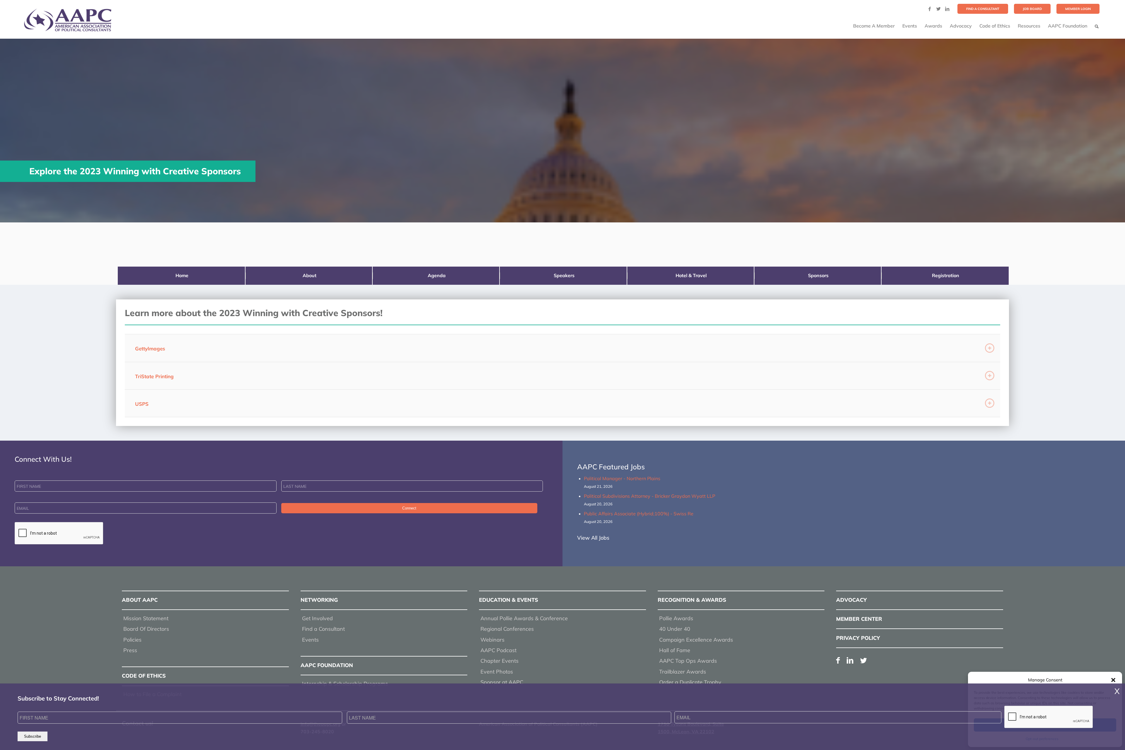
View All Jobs (593, 537)
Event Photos (496, 671)
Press (130, 650)
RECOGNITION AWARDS (692, 599)
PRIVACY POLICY (858, 638)
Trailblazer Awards (682, 671)
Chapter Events (499, 660)
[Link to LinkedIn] (947, 8)
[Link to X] (938, 8)
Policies (132, 639)
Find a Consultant (323, 628)
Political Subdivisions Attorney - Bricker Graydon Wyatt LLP (649, 496)
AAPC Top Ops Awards (688, 660)
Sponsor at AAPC (501, 682)
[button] (1113, 680)
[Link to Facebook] (929, 8)
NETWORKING (319, 599)
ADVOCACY (851, 599)
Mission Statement (145, 618)
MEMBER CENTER (859, 619)
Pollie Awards (676, 618)
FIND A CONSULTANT (982, 9)
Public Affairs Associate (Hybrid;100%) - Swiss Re (638, 514)
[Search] (1096, 26)
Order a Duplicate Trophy (690, 682)
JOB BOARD (1032, 9)
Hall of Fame (674, 650)
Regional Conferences (507, 628)
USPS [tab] (142, 404)
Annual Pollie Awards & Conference (524, 618)
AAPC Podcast (498, 650)
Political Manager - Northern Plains (622, 478)
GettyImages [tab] (150, 348)
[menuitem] (982, 8)
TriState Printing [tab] (154, 376)
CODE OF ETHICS (144, 675)
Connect (409, 508)
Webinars (492, 639)
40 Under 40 (674, 628)
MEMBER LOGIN (1078, 9)
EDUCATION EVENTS (508, 599)
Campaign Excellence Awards (696, 639)
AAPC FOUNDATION (327, 665)
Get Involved (317, 618)
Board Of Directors (146, 628)
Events (310, 639)
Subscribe (32, 736)
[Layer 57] (67, 19)
